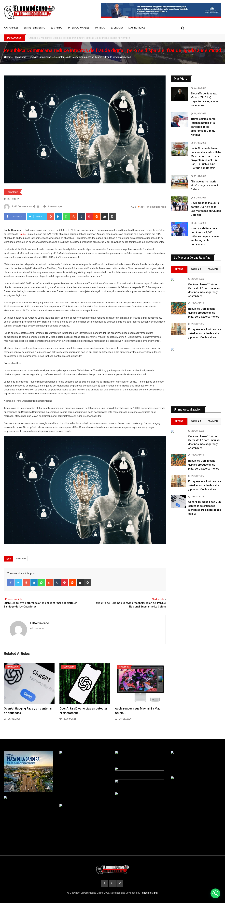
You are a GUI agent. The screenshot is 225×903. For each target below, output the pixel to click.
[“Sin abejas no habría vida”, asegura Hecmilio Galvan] (179, 182)
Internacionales (78, 27)
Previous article (13, 599)
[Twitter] (18, 582)
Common (213, 269)
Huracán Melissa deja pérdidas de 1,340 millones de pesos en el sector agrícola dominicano (205, 236)
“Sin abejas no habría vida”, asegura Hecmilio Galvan (205, 185)
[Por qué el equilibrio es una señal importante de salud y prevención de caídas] (178, 329)
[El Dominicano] (38, 206)
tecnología (21, 558)
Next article (158, 599)
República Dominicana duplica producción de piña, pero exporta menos (203, 312)
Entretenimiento (34, 27)
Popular (196, 269)
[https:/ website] (34, 206)
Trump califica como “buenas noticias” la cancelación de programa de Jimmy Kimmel (203, 126)
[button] (215, 893)
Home (9, 57)
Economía (117, 27)
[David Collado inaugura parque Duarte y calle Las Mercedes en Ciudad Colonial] (179, 203)
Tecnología (20, 57)
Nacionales (11, 27)
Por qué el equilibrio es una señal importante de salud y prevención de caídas (204, 333)
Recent (179, 269)
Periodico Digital (149, 892)
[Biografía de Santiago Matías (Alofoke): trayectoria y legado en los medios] (179, 94)
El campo (56, 27)
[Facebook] (10, 582)
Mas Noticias (136, 27)
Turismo (100, 27)
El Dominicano (39, 623)
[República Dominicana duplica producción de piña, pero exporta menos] (178, 308)
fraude (22, 234)
